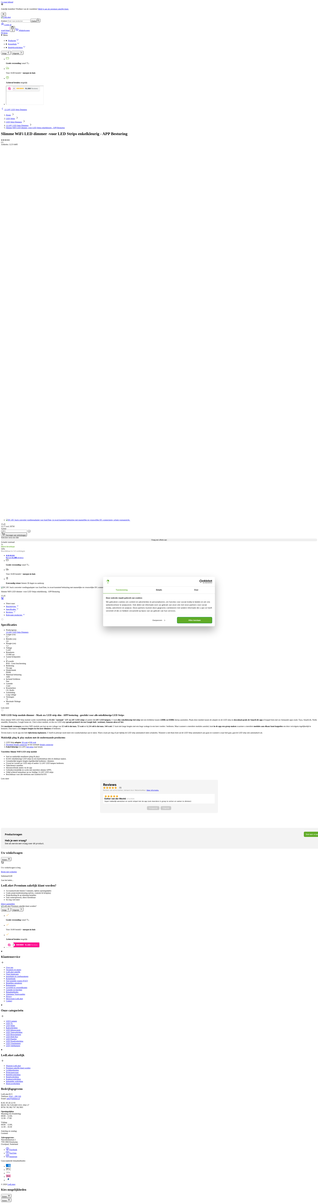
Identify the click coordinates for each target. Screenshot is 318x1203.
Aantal (3, 529)
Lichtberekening (12, 1070)
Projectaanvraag (12, 1072)
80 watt (33, 742)
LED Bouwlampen (13, 1034)
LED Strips (10, 118)
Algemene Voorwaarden (15, 994)
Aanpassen (157, 620)
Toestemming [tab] (122, 590)
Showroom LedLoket (14, 999)
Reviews (9, 612)
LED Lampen (11, 1021)
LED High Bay (12, 1037)
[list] (159, 334)
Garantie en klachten (14, 990)
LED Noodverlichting (14, 1041)
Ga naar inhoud (7, 2)
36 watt (25, 742)
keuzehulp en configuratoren (17, 976)
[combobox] (18, 21)
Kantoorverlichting (13, 1079)
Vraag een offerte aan (159, 540)
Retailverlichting (12, 1077)
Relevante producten (14, 615)
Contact (9, 1001)
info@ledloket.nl (13, 1099)
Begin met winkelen (9, 872)
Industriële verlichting (14, 1081)
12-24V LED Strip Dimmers (17, 125)
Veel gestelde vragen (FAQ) (17, 981)
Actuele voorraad (8, 542)
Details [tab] (159, 590)
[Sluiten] (3, 14)
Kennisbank (10, 979)
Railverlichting (12, 1028)
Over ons (9, 967)
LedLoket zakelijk (13, 972)
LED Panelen (11, 1039)
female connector (46, 745)
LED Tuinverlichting (14, 1032)
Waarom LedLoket (13, 1066)
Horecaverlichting (13, 1084)
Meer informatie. (153, 790)
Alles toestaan (194, 620)
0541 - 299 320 (15, 1096)
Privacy (9, 996)
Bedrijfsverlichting (15, 47)
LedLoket (11, 1184)
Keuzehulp (12, 44)
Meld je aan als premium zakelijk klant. (53, 9)
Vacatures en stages (13, 970)
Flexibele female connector (16, 745)
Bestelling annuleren (14, 983)
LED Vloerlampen (13, 1043)
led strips (30, 747)
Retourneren (11, 985)
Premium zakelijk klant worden (18, 1068)
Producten (12, 41)
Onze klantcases (12, 974)
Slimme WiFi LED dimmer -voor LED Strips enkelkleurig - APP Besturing (35, 128)
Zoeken (4, 21)
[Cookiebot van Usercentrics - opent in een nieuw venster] (201, 581)
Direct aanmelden (8, 904)
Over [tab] (196, 590)
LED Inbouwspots (13, 1030)
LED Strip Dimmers (14, 122)
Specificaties (11, 609)
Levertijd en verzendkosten (16, 987)
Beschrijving (11, 606)
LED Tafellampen (13, 1046)
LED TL (9, 1023)
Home (8, 115)
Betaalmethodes (12, 992)
